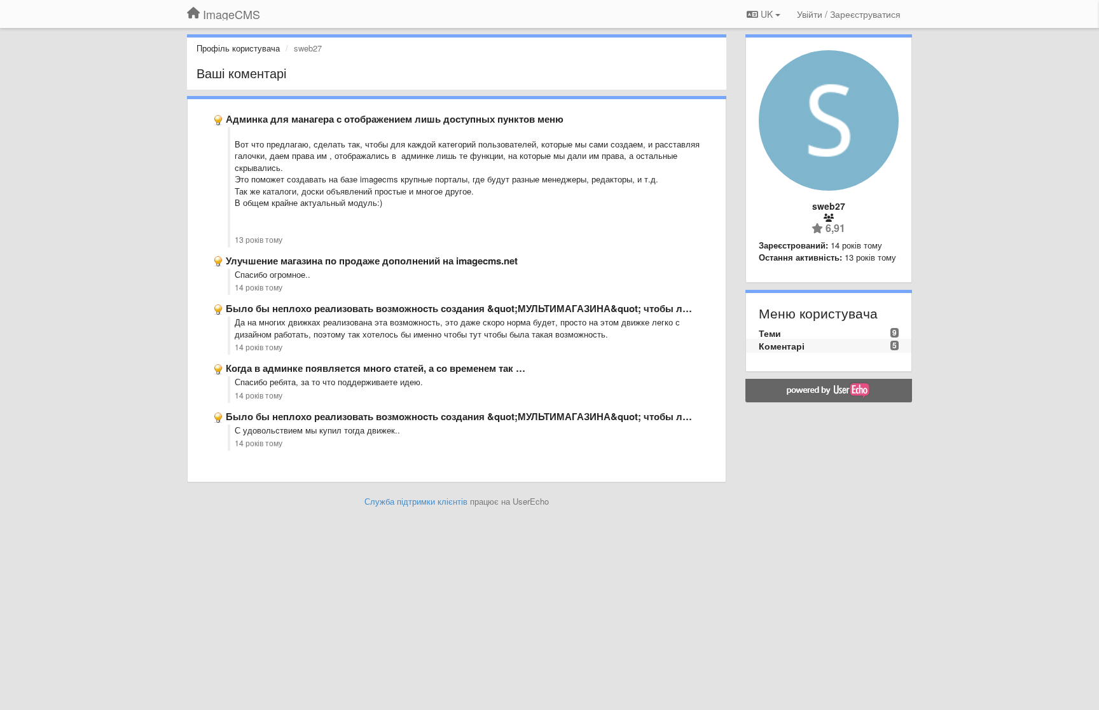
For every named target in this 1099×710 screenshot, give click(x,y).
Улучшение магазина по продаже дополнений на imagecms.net (372, 261)
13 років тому (258, 239)
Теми (770, 333)
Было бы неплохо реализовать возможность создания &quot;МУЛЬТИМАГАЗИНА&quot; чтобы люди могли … (486, 308)
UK (766, 14)
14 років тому (258, 287)
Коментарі (782, 345)
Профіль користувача (238, 48)
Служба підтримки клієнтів (415, 501)
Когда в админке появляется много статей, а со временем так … (375, 368)
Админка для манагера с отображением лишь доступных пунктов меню (394, 119)
